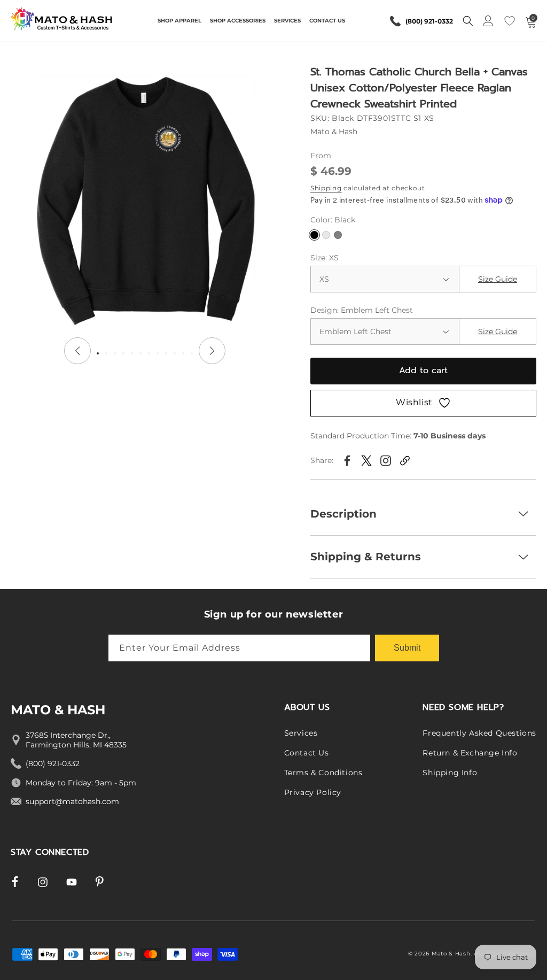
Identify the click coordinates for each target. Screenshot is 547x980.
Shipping (326, 188)
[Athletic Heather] (326, 235)
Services (301, 733)
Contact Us (306, 753)
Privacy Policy (312, 792)
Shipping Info (450, 772)
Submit (407, 647)
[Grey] (338, 235)
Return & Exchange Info (470, 753)
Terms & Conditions (323, 772)
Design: (361, 310)
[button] (179, 21)
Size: (324, 258)
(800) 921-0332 (429, 21)
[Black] (314, 235)
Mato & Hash (451, 953)
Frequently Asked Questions (479, 733)
